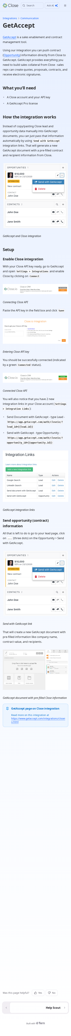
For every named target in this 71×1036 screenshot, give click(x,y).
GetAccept (9, 37)
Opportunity (12, 55)
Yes (40, 992)
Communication (30, 18)
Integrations (10, 18)
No (53, 992)
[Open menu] (65, 5)
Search (30, 5)
